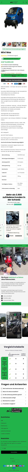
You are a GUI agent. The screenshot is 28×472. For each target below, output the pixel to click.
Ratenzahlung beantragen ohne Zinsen (14, 75)
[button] (1, 2)
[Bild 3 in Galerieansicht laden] (14, 44)
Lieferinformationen (6, 431)
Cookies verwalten (5, 433)
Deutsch (13, 461)
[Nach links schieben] (1, 44)
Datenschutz (4, 425)
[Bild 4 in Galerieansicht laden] (19, 44)
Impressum (3, 423)
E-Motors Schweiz (15, 470)
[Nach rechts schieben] (27, 44)
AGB (2, 420)
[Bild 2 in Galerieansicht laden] (9, 44)
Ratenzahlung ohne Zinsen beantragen (11, 303)
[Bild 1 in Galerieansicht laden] (4, 44)
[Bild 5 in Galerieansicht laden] (24, 44)
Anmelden (14, 452)
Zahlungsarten (4, 428)
